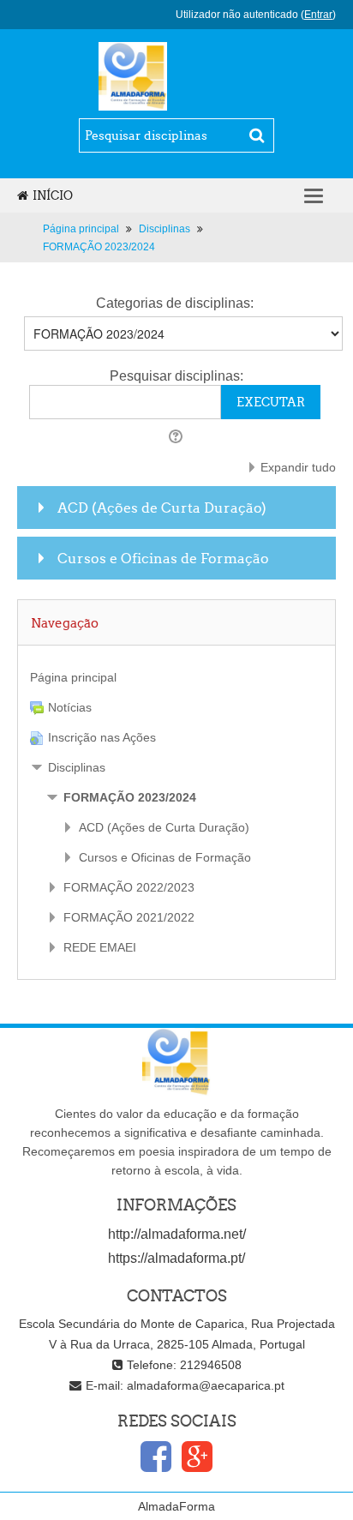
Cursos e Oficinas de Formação (163, 558)
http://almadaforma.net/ (177, 1234)
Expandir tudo (298, 467)
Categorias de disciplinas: (175, 303)
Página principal (73, 677)
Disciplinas (76, 767)
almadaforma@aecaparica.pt (205, 1385)
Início (53, 195)
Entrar (318, 15)
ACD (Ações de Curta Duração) (161, 507)
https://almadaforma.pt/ (176, 1258)
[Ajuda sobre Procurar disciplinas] (177, 436)
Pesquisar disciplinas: (176, 376)
